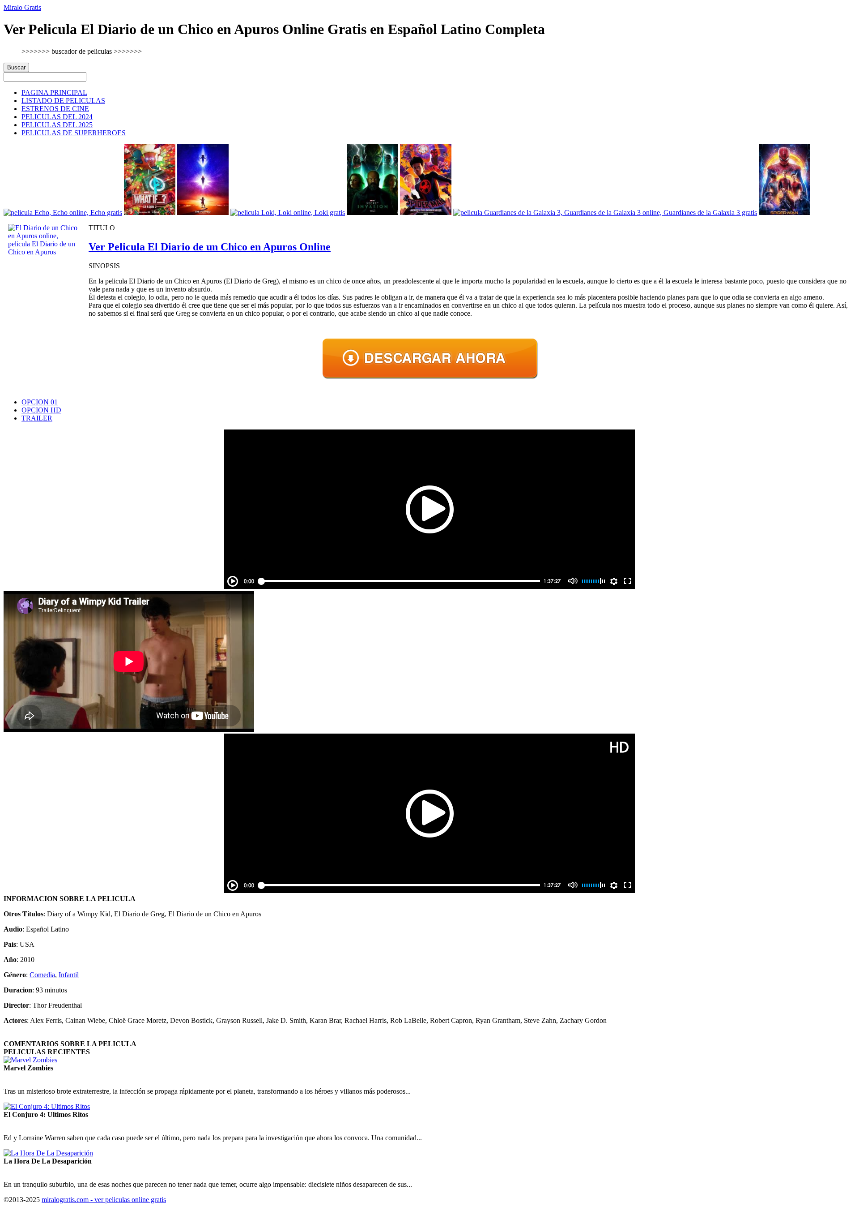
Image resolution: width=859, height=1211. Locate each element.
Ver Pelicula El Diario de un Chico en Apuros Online (210, 247)
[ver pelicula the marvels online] (203, 212)
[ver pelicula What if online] (149, 212)
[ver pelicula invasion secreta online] (372, 212)
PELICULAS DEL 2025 (57, 125)
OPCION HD (41, 410)
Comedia (42, 975)
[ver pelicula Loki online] (287, 212)
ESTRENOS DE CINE (55, 108)
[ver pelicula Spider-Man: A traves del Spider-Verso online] (425, 212)
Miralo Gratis (22, 7)
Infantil (69, 975)
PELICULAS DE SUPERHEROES (73, 133)
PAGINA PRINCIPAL (54, 92)
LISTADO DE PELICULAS (63, 100)
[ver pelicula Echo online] (63, 212)
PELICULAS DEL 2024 (57, 116)
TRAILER (36, 418)
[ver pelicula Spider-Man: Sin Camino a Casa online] (784, 212)
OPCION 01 (39, 402)
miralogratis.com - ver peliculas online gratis (104, 1199)
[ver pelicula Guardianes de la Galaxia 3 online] (605, 212)
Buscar (16, 67)
